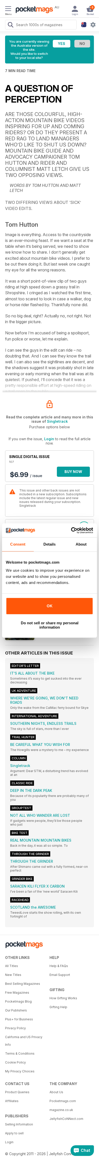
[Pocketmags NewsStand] (33, 10)
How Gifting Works (63, 998)
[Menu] (8, 9)
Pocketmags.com (63, 1101)
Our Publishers (16, 1010)
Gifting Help (58, 1007)
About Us (56, 1092)
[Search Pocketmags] (10, 25)
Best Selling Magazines (22, 984)
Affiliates (12, 1101)
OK (50, 606)
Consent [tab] (17, 544)
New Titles (13, 975)
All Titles (11, 966)
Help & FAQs (59, 966)
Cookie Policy (15, 1062)
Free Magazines (17, 992)
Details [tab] (49, 544)
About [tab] (81, 544)
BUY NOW (73, 471)
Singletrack (57, 421)
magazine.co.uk (61, 1110)
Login (49, 439)
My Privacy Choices (20, 1071)
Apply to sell (14, 1133)
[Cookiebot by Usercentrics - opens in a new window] (71, 530)
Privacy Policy (15, 1028)
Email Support (60, 975)
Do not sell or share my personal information (49, 625)
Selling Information (19, 1124)
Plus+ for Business (19, 1019)
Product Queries (17, 1092)
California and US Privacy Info (23, 1040)
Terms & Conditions (20, 1053)
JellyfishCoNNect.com (66, 1119)
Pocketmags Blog (18, 1001)
